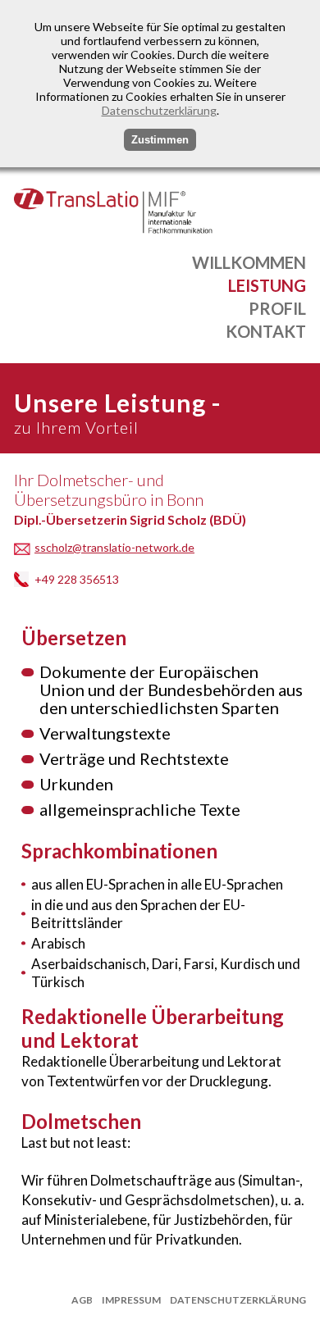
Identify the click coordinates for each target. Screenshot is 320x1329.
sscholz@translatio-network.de (114, 547)
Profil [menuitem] (277, 308)
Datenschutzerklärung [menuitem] (238, 1300)
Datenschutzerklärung (159, 110)
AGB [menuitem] (82, 1300)
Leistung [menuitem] (267, 285)
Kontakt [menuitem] (266, 331)
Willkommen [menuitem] (249, 262)
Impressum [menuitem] (131, 1300)
